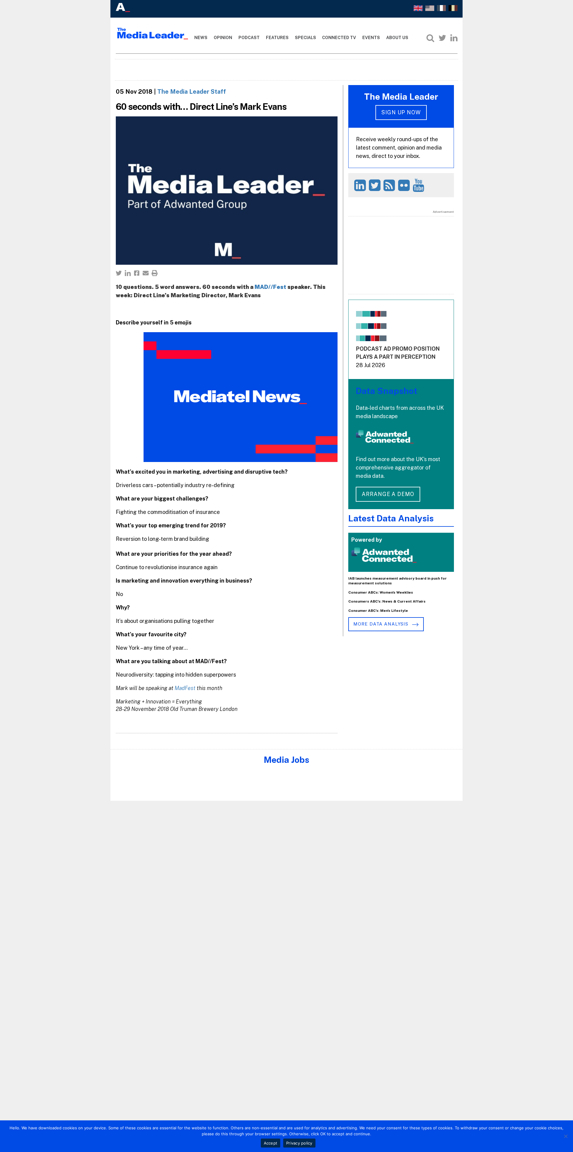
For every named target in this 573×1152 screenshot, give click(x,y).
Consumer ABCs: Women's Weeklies (380, 592)
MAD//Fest (270, 287)
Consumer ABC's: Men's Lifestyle (378, 611)
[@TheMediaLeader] (442, 38)
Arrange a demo (388, 494)
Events (371, 37)
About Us (397, 37)
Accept (271, 1143)
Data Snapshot (386, 391)
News (200, 37)
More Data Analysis (381, 623)
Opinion (223, 37)
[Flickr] (405, 185)
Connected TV (339, 37)
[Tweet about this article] (119, 273)
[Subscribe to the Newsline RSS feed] (390, 185)
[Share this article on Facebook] (137, 273)
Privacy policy (299, 1143)
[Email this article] (146, 273)
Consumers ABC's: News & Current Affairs (387, 601)
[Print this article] (155, 273)
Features (277, 37)
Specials (305, 37)
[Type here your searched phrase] (430, 38)
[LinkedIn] (454, 38)
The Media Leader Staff (191, 91)
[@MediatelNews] (375, 185)
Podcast (249, 37)
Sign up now (401, 112)
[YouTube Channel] (419, 185)
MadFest (185, 688)
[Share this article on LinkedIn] (128, 273)
